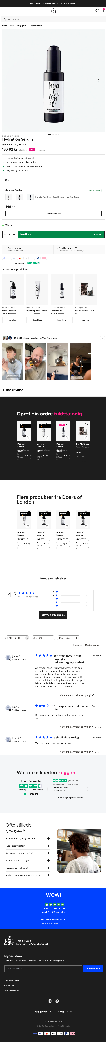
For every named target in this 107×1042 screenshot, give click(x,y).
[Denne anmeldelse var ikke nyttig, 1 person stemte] (98, 695)
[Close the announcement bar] (100, 3)
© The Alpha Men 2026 (52, 1019)
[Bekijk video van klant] (12, 361)
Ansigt (11, 26)
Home (4, 26)
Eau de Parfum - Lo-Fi (84, 310)
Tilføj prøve (82, 461)
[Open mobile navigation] (5, 11)
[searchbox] (15, 638)
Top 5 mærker (11, 988)
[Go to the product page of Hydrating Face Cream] (37, 289)
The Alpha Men (12, 978)
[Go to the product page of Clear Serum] (62, 289)
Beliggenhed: (40, 1009)
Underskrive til (91, 966)
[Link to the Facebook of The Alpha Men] (56, 999)
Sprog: (61, 1009)
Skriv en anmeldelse (53, 614)
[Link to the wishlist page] (95, 11)
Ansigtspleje (21, 26)
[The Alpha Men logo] (52, 10)
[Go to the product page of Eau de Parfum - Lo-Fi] (86, 289)
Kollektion (9, 983)
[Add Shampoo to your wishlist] (47, 512)
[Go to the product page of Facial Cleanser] (13, 289)
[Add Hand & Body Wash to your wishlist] (86, 512)
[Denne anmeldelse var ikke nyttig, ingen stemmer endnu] (98, 726)
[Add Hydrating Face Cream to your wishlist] (47, 424)
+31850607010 (23, 939)
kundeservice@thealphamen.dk (32, 942)
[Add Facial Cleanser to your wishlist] (28, 424)
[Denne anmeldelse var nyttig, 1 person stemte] (93, 695)
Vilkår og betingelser (44, 1024)
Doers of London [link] (12, 136)
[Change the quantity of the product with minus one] (5, 234)
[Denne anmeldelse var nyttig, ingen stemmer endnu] (93, 726)
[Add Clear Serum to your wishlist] (67, 424)
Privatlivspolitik (63, 1024)
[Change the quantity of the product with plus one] (14, 234)
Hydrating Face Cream (36, 310)
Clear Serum (56, 310)
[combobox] (53, 19)
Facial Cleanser (9, 310)
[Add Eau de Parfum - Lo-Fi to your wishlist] (86, 424)
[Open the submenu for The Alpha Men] (99, 978)
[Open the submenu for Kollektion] (99, 983)
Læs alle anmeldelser (51, 917)
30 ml (7, 180)
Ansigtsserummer (35, 26)
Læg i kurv (13, 320)
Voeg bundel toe (53, 213)
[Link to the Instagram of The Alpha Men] (49, 999)
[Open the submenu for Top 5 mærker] (99, 988)
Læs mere (68, 686)
